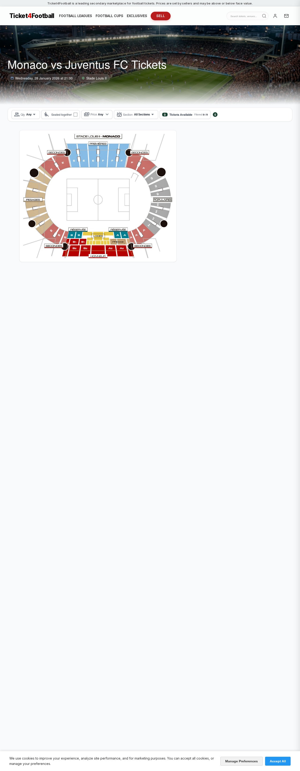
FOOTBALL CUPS (109, 16)
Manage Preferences (241, 761)
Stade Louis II (96, 78)
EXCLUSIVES (137, 16)
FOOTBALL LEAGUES (75, 16)
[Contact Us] (286, 16)
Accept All (278, 761)
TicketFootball (31, 16)
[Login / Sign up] (275, 16)
